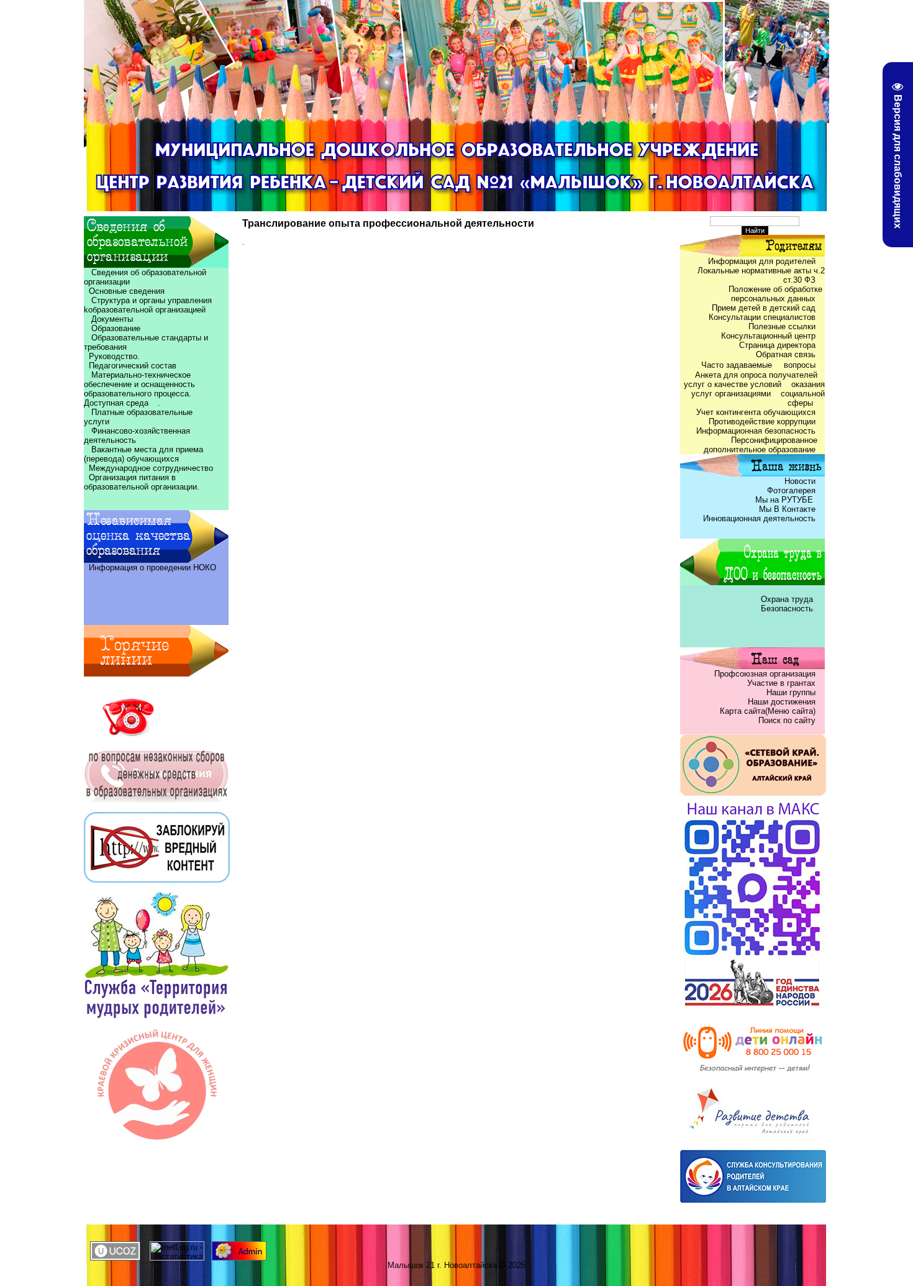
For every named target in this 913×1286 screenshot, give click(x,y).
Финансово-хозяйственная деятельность (137, 435)
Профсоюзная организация (764, 673)
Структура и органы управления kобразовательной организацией (148, 305)
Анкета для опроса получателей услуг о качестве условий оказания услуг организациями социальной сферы (754, 389)
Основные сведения (124, 291)
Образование (112, 328)
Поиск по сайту (786, 720)
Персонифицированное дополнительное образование (764, 445)
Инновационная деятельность (759, 518)
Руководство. (114, 356)
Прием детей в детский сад (763, 307)
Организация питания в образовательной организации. (141, 482)
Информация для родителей (761, 261)
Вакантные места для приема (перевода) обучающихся (143, 454)
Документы (112, 319)
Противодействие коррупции (762, 421)
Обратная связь (785, 354)
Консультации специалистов (762, 317)
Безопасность (787, 608)
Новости (799, 481)
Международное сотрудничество (151, 468)
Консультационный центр (768, 335)
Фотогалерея (791, 490)
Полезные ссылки (781, 326)
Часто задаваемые (737, 365)
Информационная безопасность (755, 431)
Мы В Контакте (787, 509)
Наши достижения (781, 701)
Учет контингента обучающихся (755, 412)
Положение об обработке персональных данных (777, 294)
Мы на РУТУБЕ (785, 499)
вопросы (799, 365)
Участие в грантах (780, 683)
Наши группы (790, 692)
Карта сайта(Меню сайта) (767, 711)
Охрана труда (788, 599)
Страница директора (777, 345)
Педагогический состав (130, 365)
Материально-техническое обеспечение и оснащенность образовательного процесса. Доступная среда (141, 389)
